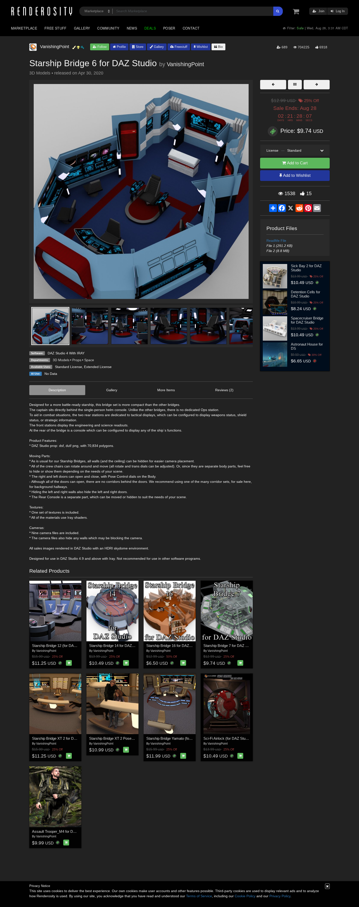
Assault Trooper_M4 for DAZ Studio (60, 831)
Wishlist (202, 47)
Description (57, 390)
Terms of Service (199, 896)
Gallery (82, 28)
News (132, 28)
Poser (169, 28)
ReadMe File (276, 241)
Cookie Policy (245, 896)
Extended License (98, 367)
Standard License (68, 367)
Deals (150, 28)
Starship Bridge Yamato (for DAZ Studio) (178, 738)
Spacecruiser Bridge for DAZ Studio (307, 320)
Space (89, 360)
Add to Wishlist (296, 175)
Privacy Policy (279, 896)
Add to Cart (297, 163)
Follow (101, 47)
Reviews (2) (224, 390)
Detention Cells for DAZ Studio (305, 294)
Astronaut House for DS (307, 346)
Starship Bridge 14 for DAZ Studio (116, 645)
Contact (191, 28)
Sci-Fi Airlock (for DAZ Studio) (227, 738)
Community (108, 28)
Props (76, 360)
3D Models (61, 360)
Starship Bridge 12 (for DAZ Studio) (60, 645)
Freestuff (180, 47)
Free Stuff (55, 28)
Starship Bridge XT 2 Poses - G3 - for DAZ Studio (128, 738)
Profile (121, 47)
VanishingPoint (185, 64)
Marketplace (24, 28)
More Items (166, 390)
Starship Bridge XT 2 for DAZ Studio (60, 738)
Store (139, 47)
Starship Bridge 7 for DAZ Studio (229, 645)
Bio (220, 47)
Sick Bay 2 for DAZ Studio (306, 268)
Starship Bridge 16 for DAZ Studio (173, 645)
